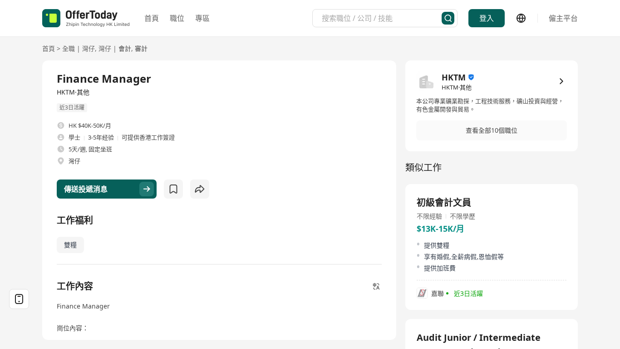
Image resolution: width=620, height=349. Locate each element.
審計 (141, 48)
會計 (124, 48)
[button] (491, 130)
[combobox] (382, 18)
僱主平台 (563, 18)
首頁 (151, 18)
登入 (486, 18)
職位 (177, 18)
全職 (68, 48)
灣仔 (88, 48)
